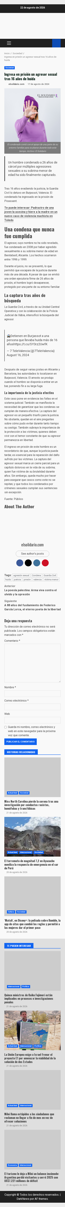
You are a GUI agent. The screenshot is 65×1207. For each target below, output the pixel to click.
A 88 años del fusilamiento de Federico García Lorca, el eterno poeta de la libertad (32, 605)
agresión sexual (21, 575)
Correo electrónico (16, 700)
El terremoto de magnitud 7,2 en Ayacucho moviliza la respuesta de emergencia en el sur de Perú (32, 837)
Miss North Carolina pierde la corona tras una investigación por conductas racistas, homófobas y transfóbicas (31, 805)
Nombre (10, 687)
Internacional (26, 852)
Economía (12, 1165)
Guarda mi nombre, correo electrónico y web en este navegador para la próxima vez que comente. (31, 731)
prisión (27, 579)
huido (8, 579)
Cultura (11, 912)
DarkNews (23, 1198)
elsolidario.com (16, 84)
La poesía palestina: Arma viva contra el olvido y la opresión (30, 590)
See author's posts (32, 553)
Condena (36, 575)
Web (7, 714)
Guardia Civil (50, 575)
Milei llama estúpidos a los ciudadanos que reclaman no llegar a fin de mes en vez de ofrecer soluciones (29, 1117)
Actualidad (12, 793)
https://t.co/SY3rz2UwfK (30, 344)
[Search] (48, 43)
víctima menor (51, 579)
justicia (17, 579)
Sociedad (9, 68)
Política (25, 986)
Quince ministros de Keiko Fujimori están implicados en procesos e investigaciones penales (28, 998)
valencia (37, 579)
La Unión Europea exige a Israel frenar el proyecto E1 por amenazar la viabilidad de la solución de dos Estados (32, 1030)
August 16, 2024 (18, 355)
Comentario (12, 640)
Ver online (56, 43)
